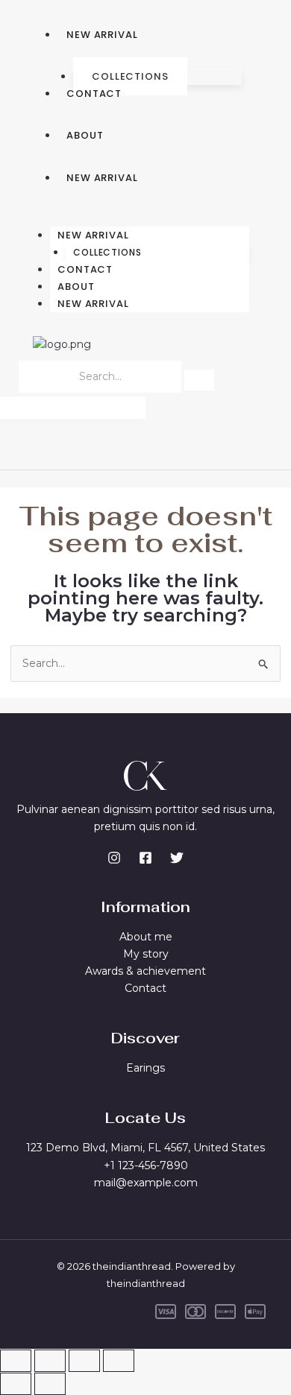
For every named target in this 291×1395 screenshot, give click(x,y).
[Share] (84, 1361)
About (85, 135)
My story (146, 954)
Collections (130, 76)
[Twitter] (177, 857)
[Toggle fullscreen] (50, 1361)
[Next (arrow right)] (50, 1384)
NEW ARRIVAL (102, 35)
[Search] (199, 380)
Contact (94, 93)
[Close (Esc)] (118, 1361)
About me (145, 936)
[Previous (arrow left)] (15, 1384)
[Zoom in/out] (15, 1361)
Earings (145, 1068)
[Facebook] (145, 857)
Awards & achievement (145, 971)
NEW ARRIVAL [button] (93, 235)
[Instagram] (114, 857)
